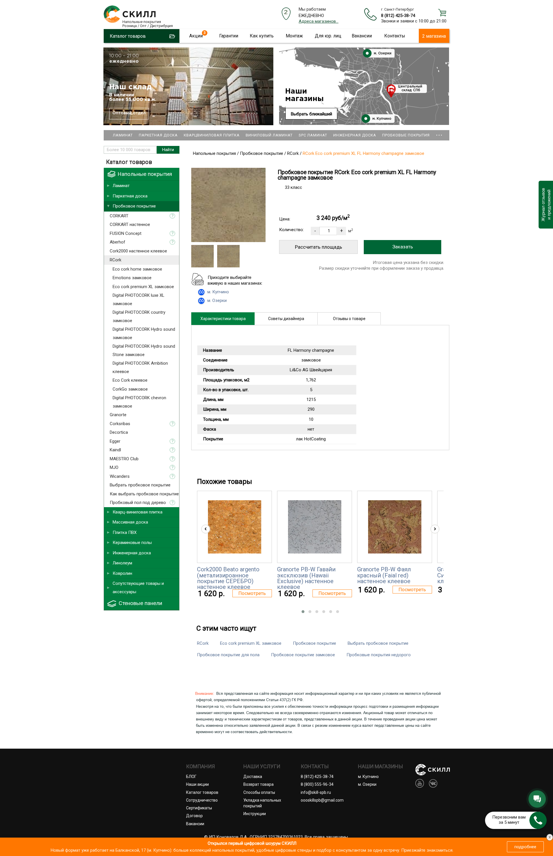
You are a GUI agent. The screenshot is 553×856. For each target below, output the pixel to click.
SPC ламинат (313, 135)
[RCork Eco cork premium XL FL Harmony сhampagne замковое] (228, 240)
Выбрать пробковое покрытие (378, 643)
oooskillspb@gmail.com (322, 800)
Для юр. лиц (328, 36)
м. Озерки (382, 53)
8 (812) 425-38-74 (398, 15)
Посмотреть (252, 593)
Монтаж (294, 36)
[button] (303, 612)
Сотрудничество (202, 800)
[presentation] (205, 529)
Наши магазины (304, 95)
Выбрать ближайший (311, 114)
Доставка (252, 776)
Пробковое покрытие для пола (228, 654)
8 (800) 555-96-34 (317, 784)
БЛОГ (191, 776)
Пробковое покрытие (314, 643)
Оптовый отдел (129, 113)
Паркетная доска (158, 135)
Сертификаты (199, 808)
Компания (200, 766)
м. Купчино (381, 118)
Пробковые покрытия (406, 135)
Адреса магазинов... (318, 21)
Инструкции (254, 813)
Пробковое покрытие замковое (303, 654)
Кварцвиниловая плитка (212, 135)
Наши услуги (261, 766)
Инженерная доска (354, 135)
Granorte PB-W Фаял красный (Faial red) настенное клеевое (384, 575)
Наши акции (197, 784)
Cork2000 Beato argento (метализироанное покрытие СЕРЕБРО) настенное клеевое (228, 578)
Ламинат (123, 135)
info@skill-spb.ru (316, 792)
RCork (203, 643)
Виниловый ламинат (269, 135)
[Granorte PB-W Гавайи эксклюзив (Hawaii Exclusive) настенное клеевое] (314, 526)
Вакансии (362, 36)
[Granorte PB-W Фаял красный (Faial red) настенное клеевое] (394, 526)
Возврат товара (258, 784)
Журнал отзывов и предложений (546, 204)
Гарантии (228, 36)
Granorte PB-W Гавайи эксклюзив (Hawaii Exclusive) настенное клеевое (306, 578)
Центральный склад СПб (410, 88)
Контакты (394, 36)
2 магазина (434, 36)
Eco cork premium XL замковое (250, 643)
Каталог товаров (202, 792)
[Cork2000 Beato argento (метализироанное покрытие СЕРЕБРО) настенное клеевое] (234, 526)
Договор (194, 815)
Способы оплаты (259, 792)
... (439, 133)
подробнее (525, 846)
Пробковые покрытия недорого (378, 654)
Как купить (262, 36)
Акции (196, 36)
